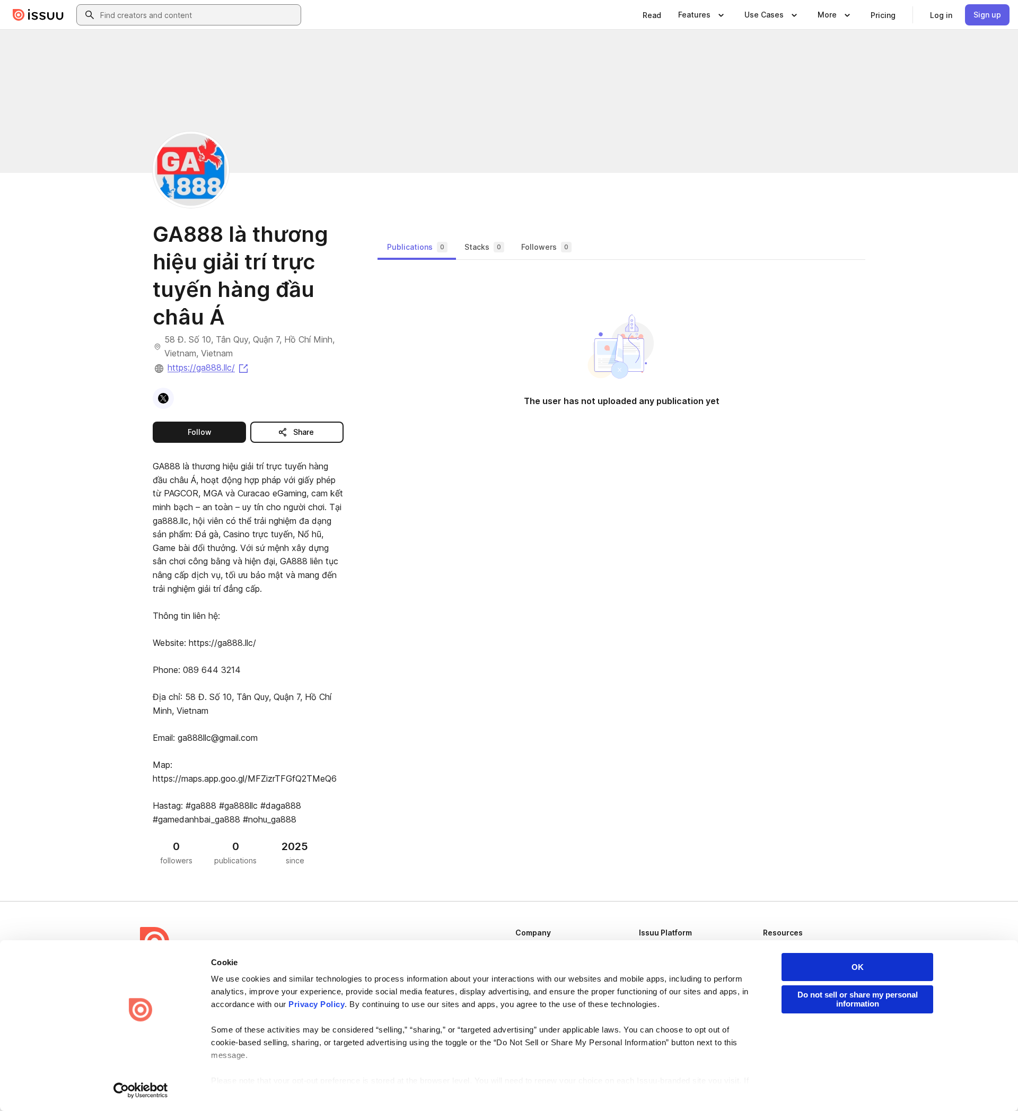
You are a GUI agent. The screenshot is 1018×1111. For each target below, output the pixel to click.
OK (858, 967)
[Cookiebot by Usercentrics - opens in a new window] (140, 1090)
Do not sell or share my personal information (857, 999)
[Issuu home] (38, 15)
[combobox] (198, 15)
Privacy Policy (316, 1004)
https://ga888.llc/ (209, 367)
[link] (652, 14)
